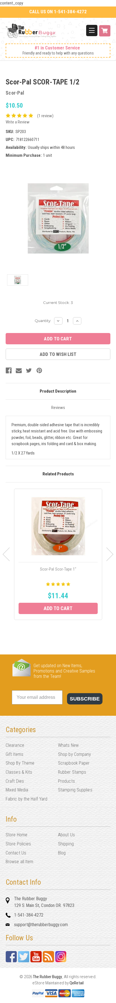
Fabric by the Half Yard (26, 799)
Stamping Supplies (75, 790)
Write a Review (18, 122)
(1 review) (45, 115)
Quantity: (43, 320)
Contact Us (16, 853)
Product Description (58, 391)
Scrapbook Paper (74, 763)
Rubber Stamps (72, 772)
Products (66, 781)
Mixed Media (17, 790)
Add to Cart (58, 608)
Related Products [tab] (58, 474)
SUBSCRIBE (85, 699)
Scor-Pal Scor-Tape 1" (58, 569)
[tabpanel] (58, 554)
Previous (6, 554)
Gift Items (14, 754)
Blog (62, 853)
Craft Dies (15, 781)
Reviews (58, 407)
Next (109, 554)
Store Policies (18, 844)
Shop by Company (74, 754)
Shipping (66, 844)
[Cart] (104, 33)
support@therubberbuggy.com (41, 924)
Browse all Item (20, 861)
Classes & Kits (19, 772)
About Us (66, 834)
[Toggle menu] (91, 30)
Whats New (68, 745)
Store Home (16, 834)
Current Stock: (58, 302)
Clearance (15, 745)
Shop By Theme (20, 763)
